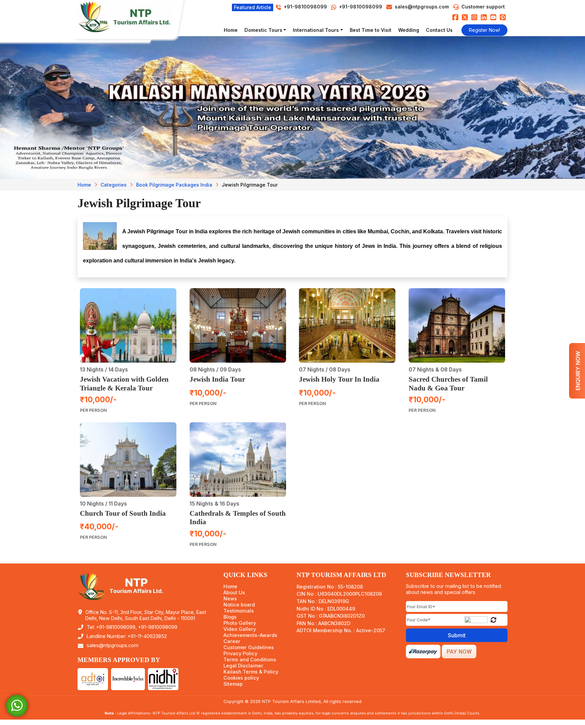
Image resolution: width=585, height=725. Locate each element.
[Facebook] (455, 17)
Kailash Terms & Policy (250, 672)
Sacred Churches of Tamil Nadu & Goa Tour (448, 383)
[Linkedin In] (484, 17)
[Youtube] (493, 17)
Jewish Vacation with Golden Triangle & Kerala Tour (124, 383)
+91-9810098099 (360, 6)
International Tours (316, 30)
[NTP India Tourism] (128, 17)
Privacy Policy (240, 653)
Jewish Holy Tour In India (339, 379)
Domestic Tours (263, 30)
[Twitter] (465, 17)
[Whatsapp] (17, 705)
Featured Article (252, 7)
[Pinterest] (502, 17)
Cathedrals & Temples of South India (238, 517)
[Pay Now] (459, 650)
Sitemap (233, 684)
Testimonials (238, 611)
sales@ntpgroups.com (422, 6)
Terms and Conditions (249, 659)
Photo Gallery (239, 623)
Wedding (408, 30)
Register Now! (484, 30)
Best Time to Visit (370, 30)
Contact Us (439, 30)
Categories (114, 185)
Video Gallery (239, 629)
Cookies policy (241, 678)
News (230, 598)
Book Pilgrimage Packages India (174, 185)
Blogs (230, 617)
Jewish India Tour (217, 379)
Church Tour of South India (123, 513)
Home (231, 30)
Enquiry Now (578, 370)
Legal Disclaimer (243, 665)
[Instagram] (474, 17)
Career (231, 641)
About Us (234, 592)
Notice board (239, 604)
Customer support (483, 6)
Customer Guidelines (248, 647)
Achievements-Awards (250, 635)
